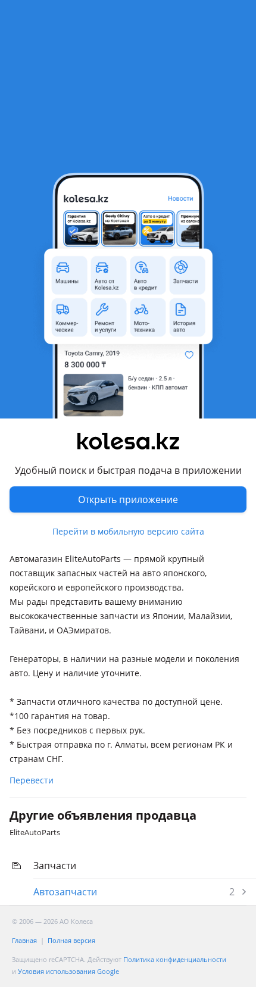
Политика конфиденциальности (174, 959)
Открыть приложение (128, 499)
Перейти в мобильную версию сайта (128, 531)
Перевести (32, 780)
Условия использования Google (68, 971)
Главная (24, 940)
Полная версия (71, 940)
